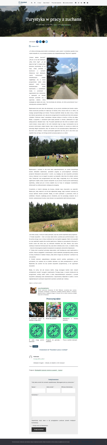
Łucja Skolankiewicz (66, 24)
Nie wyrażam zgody (87, 442)
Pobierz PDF (35, 46)
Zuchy (55, 24)
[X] (43, 41)
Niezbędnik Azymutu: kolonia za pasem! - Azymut (48, 370)
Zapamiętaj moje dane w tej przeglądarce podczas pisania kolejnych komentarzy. (53, 421)
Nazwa (34, 387)
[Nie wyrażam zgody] (105, 441)
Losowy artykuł (68, 3)
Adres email (50, 387)
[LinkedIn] (40, 41)
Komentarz (35, 395)
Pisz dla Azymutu (56, 3)
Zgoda (74, 442)
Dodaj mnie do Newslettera (40, 425)
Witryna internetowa (67, 387)
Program (35, 346)
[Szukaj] (31, 2)
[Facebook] (37, 41)
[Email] (46, 41)
